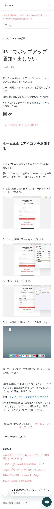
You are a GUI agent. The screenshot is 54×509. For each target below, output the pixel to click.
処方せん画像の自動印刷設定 (17, 480)
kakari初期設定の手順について (19, 19)
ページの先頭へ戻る (13, 436)
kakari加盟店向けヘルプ (13, 15)
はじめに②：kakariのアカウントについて (24, 469)
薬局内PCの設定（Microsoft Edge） (22, 475)
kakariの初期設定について (38, 15)
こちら (41, 102)
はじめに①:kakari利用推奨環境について (23, 464)
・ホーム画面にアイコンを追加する (21, 125)
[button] (49, 5)
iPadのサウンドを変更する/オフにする (29, 397)
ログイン (38, 164)
